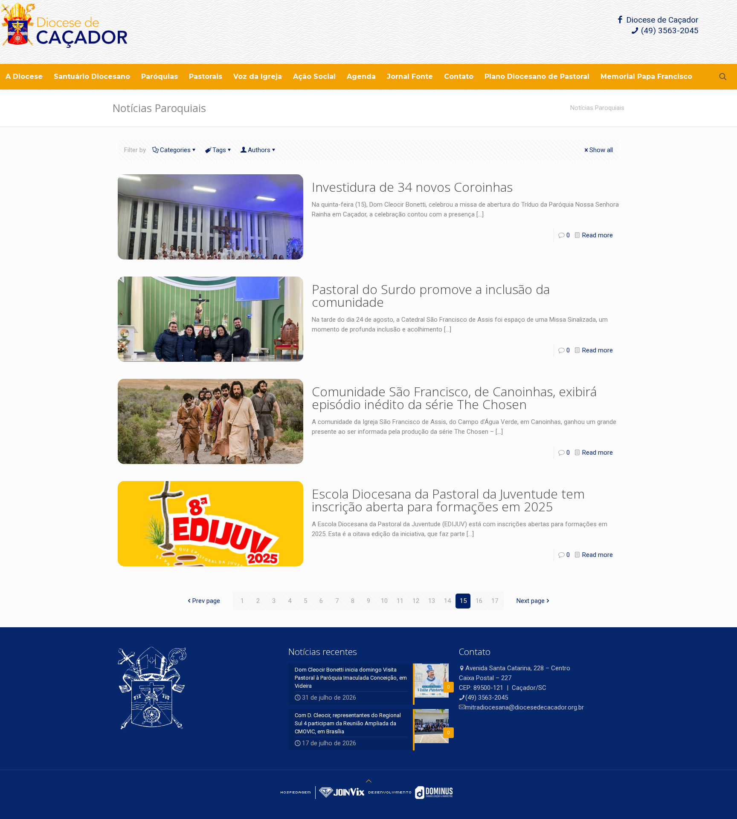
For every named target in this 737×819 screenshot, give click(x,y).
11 (400, 601)
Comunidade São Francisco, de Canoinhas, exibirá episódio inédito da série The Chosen (454, 398)
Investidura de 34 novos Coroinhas (412, 187)
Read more (597, 235)
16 (479, 601)
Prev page (206, 601)
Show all (601, 150)
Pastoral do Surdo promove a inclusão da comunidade (431, 295)
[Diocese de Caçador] (64, 32)
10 (384, 601)
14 (447, 601)
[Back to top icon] (369, 781)
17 (494, 601)
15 (463, 601)
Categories (175, 150)
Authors (259, 150)
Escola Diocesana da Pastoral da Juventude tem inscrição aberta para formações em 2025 (448, 500)
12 (415, 601)
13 (431, 601)
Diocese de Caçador (661, 20)
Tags (219, 150)
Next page (530, 601)
